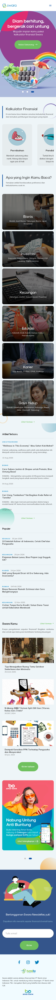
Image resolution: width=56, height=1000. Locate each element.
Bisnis (5, 465)
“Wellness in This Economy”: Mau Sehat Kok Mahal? (27, 446)
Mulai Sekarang (26, 44)
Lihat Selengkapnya (26, 841)
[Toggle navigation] (50, 5)
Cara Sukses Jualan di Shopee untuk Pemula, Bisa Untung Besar (27, 470)
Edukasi (6, 539)
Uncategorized (10, 442)
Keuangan (7, 555)
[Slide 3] (33, 92)
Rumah (5, 587)
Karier (5, 571)
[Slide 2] (27, 92)
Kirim (29, 945)
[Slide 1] (23, 92)
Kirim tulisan (28, 766)
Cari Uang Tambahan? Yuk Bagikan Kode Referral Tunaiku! (27, 496)
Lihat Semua (27, 422)
